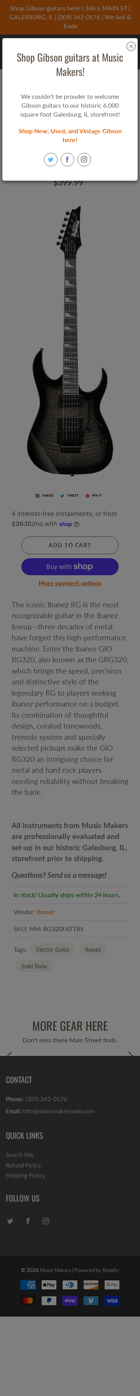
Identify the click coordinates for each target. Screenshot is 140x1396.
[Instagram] (84, 159)
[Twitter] (51, 159)
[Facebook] (67, 159)
